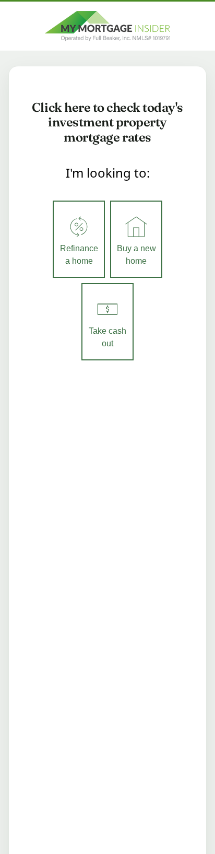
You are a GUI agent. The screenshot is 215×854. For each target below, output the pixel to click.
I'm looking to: (108, 172)
